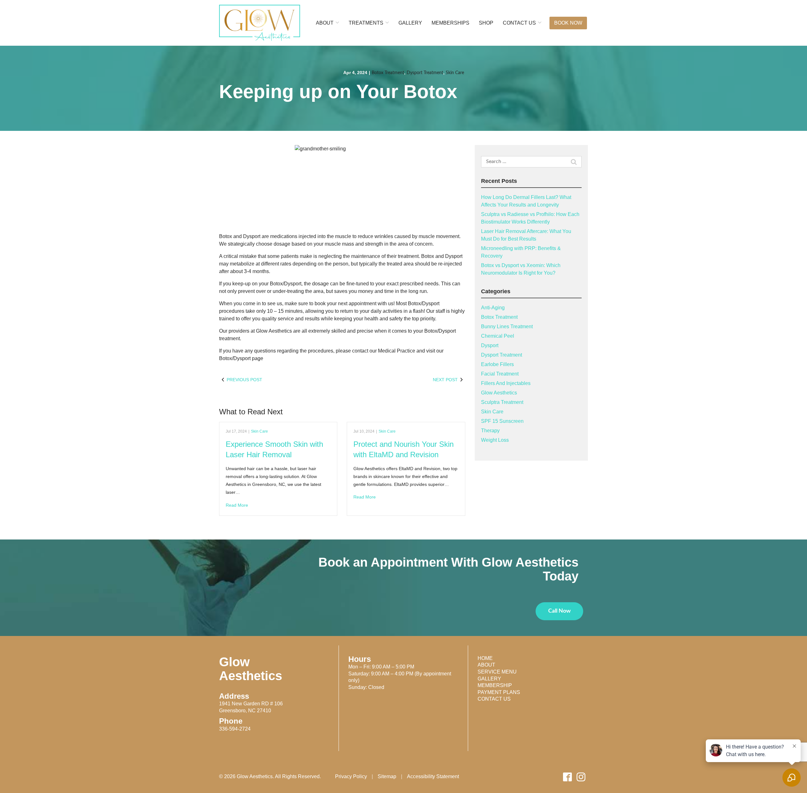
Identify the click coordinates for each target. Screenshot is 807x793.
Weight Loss (495, 440)
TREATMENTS (366, 23)
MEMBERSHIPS (450, 23)
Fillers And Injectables (506, 383)
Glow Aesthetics (499, 392)
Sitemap (387, 776)
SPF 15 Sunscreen (502, 421)
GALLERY (410, 23)
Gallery (489, 678)
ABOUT (325, 23)
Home (485, 658)
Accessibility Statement (433, 776)
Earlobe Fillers (497, 364)
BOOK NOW (568, 23)
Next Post (445, 379)
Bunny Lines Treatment (507, 326)
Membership (495, 685)
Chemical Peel (497, 336)
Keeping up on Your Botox (338, 91)
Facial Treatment (500, 373)
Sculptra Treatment (502, 402)
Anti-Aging (493, 307)
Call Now (559, 611)
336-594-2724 (235, 729)
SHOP (486, 23)
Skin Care (455, 73)
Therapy (490, 430)
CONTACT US (519, 23)
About (486, 665)
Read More (237, 505)
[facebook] (567, 777)
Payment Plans (499, 692)
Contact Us (494, 699)
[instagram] (581, 777)
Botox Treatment (388, 73)
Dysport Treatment (425, 73)
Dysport (489, 345)
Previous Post (244, 379)
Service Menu (497, 671)
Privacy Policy (351, 776)
